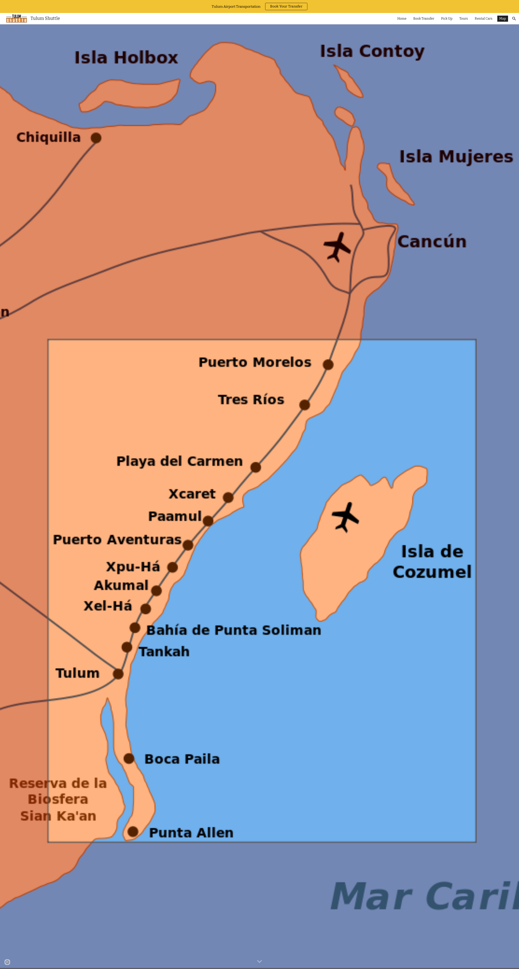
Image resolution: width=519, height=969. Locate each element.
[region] (259, 6)
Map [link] (502, 18)
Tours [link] (463, 18)
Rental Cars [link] (483, 18)
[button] (514, 19)
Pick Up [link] (447, 18)
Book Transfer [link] (423, 18)
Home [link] (401, 18)
